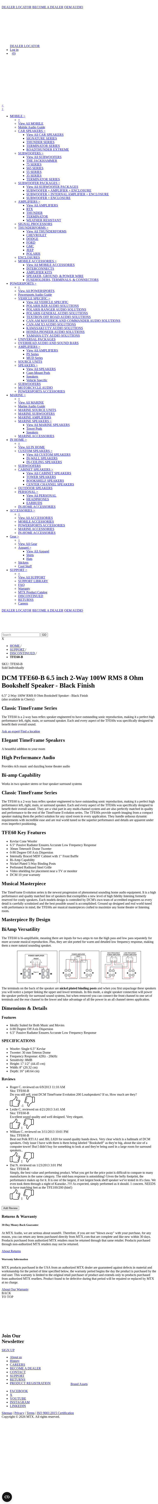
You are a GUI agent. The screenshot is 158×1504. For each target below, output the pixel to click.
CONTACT (18, 1372)
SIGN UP (8, 1350)
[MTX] (43, 39)
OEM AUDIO (73, 7)
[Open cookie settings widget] (7, 1497)
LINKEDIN (18, 1406)
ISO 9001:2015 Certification (55, 1413)
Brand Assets (79, 1384)
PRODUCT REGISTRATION (30, 1383)
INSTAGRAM (20, 1402)
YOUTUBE (18, 1398)
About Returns (11, 1251)
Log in (14, 49)
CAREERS (17, 1364)
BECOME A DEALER (47, 7)
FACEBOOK (19, 1391)
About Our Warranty (15, 1289)
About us (16, 1357)
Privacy (19, 1413)
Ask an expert (11, 731)
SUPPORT (17, 1376)
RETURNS (17, 1379)
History (15, 1361)
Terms (31, 1413)
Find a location (30, 731)
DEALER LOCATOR (16, 7)
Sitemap (7, 1413)
